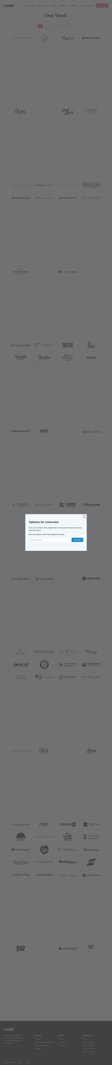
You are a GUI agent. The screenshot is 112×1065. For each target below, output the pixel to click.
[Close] (84, 516)
